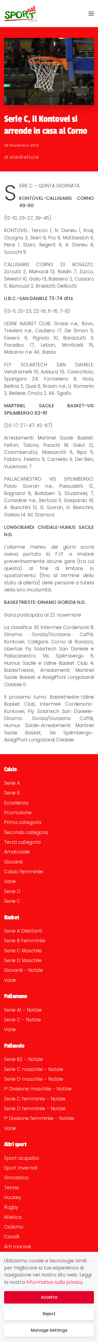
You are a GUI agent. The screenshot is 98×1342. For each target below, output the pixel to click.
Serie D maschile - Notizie (33, 1079)
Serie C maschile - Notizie (33, 1069)
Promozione (18, 812)
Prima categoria (22, 822)
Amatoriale (17, 852)
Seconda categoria (26, 832)
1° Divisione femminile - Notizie (39, 1118)
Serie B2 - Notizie (23, 1059)
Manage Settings (49, 1330)
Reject (49, 1314)
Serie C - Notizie (22, 1020)
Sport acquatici (21, 1158)
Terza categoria (22, 842)
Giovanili (13, 862)
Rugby (11, 1207)
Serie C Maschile (23, 950)
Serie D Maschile (23, 960)
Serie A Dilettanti (23, 931)
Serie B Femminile (24, 940)
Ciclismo (13, 1227)
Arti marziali (17, 1246)
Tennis (11, 1187)
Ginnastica (16, 1177)
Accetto (49, 1297)
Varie (10, 881)
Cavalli (11, 1236)
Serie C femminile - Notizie (35, 1099)
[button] (91, 13)
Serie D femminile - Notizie (35, 1108)
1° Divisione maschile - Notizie (38, 1089)
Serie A (12, 783)
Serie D (12, 891)
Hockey (12, 1197)
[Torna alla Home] (21, 13)
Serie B (12, 793)
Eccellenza (16, 803)
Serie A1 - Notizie (23, 1010)
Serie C (12, 901)
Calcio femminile (23, 871)
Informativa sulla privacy (54, 1282)
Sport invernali (20, 1168)
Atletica (13, 1217)
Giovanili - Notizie (23, 970)
